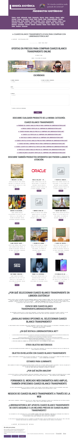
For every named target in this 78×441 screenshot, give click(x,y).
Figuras (44, 24)
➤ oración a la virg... (17, 179)
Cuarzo (30, 23)
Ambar (47, 17)
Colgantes (48, 21)
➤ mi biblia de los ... (61, 274)
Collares (54, 21)
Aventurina (25, 19)
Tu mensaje (13, 93)
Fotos (58, 24)
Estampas (39, 24)
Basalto (40, 19)
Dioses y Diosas (59, 23)
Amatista (38, 21)
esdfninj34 (15, 39)
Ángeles (58, 17)
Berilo (44, 19)
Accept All (22, 436)
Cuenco (35, 23)
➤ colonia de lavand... (39, 243)
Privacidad (59, 433)
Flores (49, 24)
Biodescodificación (52, 19)
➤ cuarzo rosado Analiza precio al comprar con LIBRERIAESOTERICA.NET (41, 131)
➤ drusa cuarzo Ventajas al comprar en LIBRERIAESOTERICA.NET (41, 128)
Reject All (15, 436)
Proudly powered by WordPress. (37, 433)
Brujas (22, 21)
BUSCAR (30, 66)
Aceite (18, 17)
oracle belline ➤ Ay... (39, 179)
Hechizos (18, 26)
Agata (29, 17)
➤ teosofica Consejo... (61, 179)
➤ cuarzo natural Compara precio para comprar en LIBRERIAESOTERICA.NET (41, 143)
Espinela (33, 24)
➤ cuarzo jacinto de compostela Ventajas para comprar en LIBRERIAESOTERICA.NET (41, 146)
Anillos (62, 17)
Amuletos (52, 17)
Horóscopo (24, 26)
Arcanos (19, 19)
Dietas (52, 23)
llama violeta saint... (17, 243)
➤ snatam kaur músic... (61, 210)
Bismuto (60, 19)
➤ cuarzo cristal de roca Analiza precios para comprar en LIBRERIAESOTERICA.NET (41, 140)
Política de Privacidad (49, 433)
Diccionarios (41, 23)
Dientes (48, 23)
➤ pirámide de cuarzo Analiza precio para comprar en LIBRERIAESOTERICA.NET (41, 125)
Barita (35, 19)
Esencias (27, 24)
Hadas (13, 26)
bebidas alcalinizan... (17, 210)
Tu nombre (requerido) (15, 80)
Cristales (20, 23)
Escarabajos (21, 24)
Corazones (14, 23)
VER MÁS (39, 190)
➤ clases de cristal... (61, 243)
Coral (63, 21)
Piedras (14, 17)
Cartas (43, 21)
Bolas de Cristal (16, 21)
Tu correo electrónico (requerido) (47, 80)
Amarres (42, 17)
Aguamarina (35, 17)
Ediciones (14, 24)
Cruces (26, 23)
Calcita (33, 21)
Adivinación (24, 17)
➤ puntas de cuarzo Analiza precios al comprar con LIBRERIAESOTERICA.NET (41, 149)
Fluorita (54, 24)
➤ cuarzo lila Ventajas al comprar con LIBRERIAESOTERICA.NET (41, 134)
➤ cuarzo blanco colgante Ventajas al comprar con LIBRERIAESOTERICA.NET (41, 152)
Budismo (27, 21)
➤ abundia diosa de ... (39, 210)
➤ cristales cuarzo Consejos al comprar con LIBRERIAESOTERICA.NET (41, 137)
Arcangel (14, 19)
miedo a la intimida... (39, 274)
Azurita (31, 19)
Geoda (62, 24)
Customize (7, 436)
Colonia (60, 21)
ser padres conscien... (17, 274)
